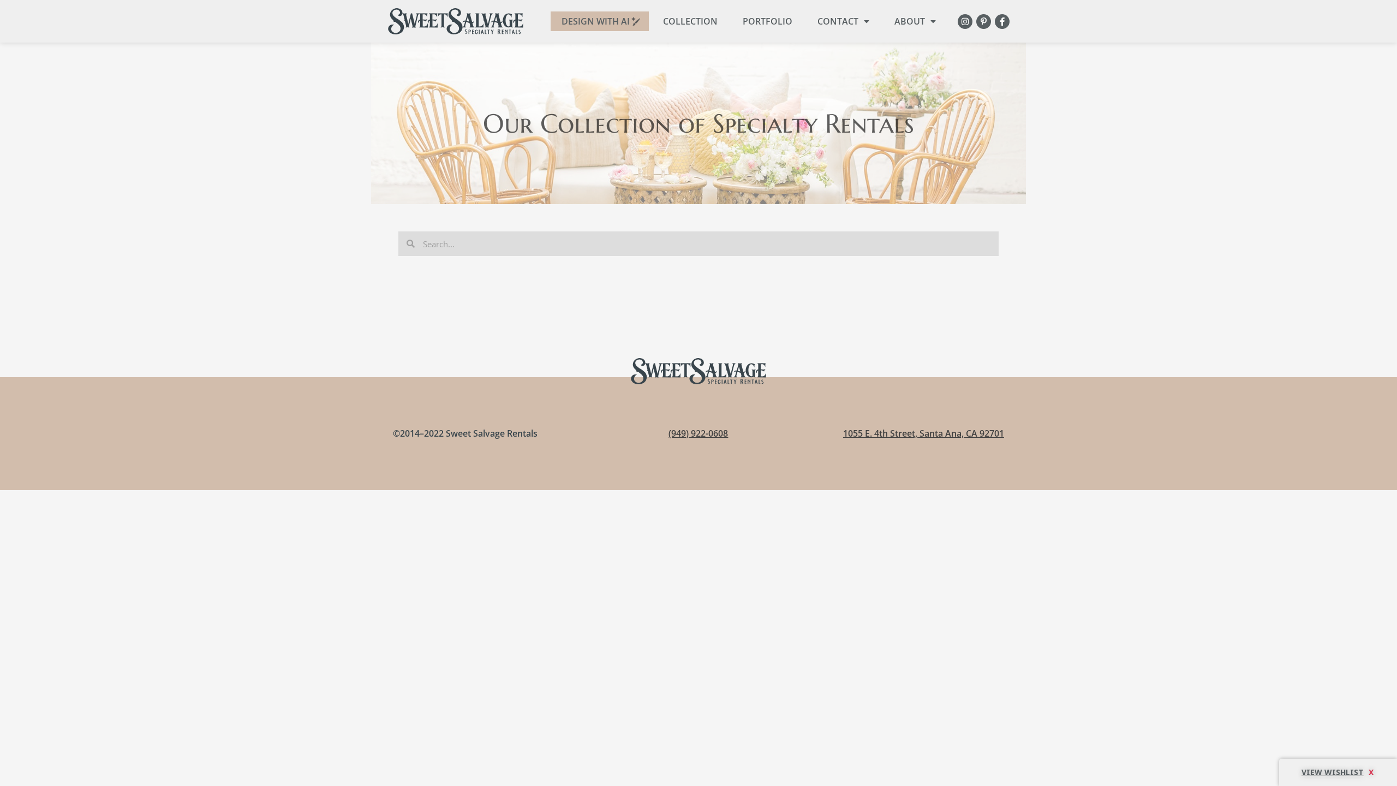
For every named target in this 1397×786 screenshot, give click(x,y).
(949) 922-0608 (698, 433)
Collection (690, 21)
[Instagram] (965, 21)
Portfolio (767, 21)
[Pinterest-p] (983, 21)
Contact (837, 21)
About (909, 21)
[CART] (1338, 772)
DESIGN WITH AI (596, 21)
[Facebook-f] (1002, 21)
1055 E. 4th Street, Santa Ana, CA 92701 (923, 433)
